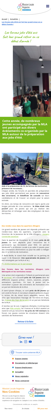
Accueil (4, 19)
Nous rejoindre (21, 376)
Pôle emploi (15, 308)
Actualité (19, 372)
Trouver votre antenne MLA (27, 352)
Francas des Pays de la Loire (17, 300)
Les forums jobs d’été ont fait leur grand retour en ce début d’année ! (22, 23)
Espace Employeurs (23, 367)
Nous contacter (22, 381)
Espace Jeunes (21, 359)
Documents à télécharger (26, 363)
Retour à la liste (25, 321)
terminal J (8, 277)
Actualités (14, 19)
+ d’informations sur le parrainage (17, 264)
